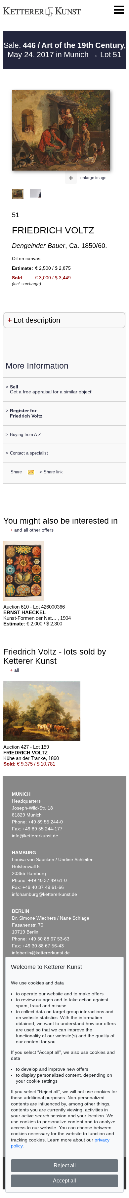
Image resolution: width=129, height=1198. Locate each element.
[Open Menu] (119, 10)
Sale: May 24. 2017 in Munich (65, 50)
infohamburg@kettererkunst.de (44, 894)
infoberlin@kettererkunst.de (41, 952)
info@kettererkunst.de (35, 835)
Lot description (37, 320)
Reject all (65, 1165)
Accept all (64, 1180)
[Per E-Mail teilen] (29, 471)
